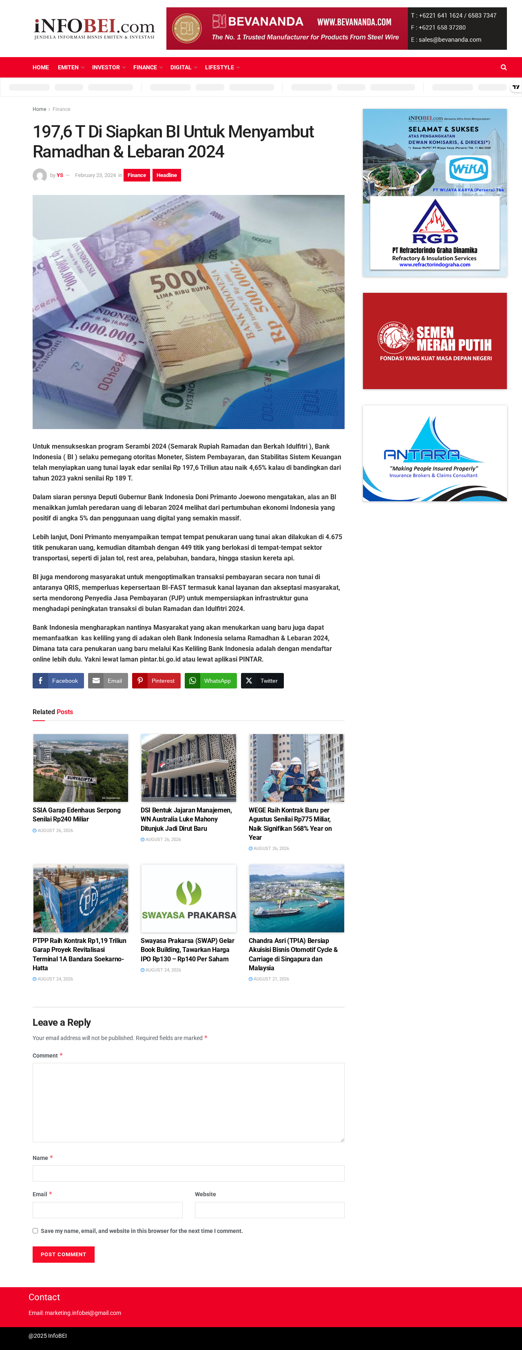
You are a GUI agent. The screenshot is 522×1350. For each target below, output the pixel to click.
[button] (444, 193)
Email (43, 1194)
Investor (106, 67)
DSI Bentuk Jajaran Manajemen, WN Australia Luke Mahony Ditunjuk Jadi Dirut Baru (186, 819)
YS (60, 175)
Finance (145, 67)
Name (43, 1158)
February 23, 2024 (95, 175)
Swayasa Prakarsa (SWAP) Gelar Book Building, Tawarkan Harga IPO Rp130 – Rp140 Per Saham (187, 950)
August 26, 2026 (54, 830)
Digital (181, 67)
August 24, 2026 (54, 979)
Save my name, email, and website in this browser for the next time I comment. (142, 1231)
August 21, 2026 (270, 979)
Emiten (68, 67)
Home (41, 67)
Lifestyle (219, 67)
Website (205, 1194)
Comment (48, 1055)
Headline (167, 175)
